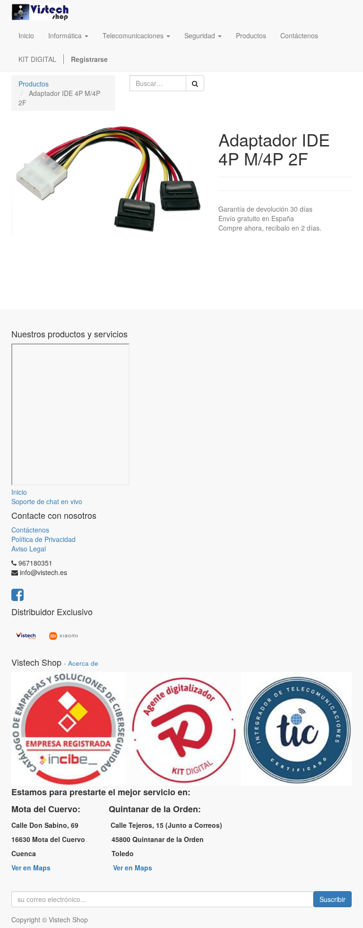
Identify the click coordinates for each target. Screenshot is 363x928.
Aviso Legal (28, 548)
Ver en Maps (31, 867)
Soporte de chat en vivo (46, 501)
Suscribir (333, 899)
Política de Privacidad (43, 539)
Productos (33, 83)
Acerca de (83, 663)
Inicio (19, 492)
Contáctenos (30, 529)
